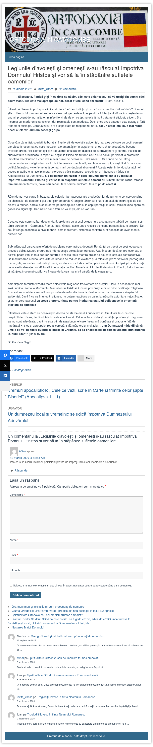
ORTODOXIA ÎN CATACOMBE (50, 39)
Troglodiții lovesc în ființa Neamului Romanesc (66, 697)
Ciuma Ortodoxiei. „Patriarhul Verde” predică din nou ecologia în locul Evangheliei (63, 611)
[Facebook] (5, 355)
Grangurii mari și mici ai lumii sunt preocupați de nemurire (48, 606)
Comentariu (17, 494)
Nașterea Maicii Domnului (28, 627)
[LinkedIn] (5, 376)
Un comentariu (68, 89)
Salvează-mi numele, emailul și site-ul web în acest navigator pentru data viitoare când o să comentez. (72, 585)
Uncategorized (21, 370)
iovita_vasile (45, 89)
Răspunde (21, 470)
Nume (14, 540)
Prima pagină (16, 57)
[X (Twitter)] (5, 365)
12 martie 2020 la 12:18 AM (27, 458)
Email (14, 555)
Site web (15, 570)
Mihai (22, 451)
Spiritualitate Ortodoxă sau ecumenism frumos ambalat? (47, 615)
